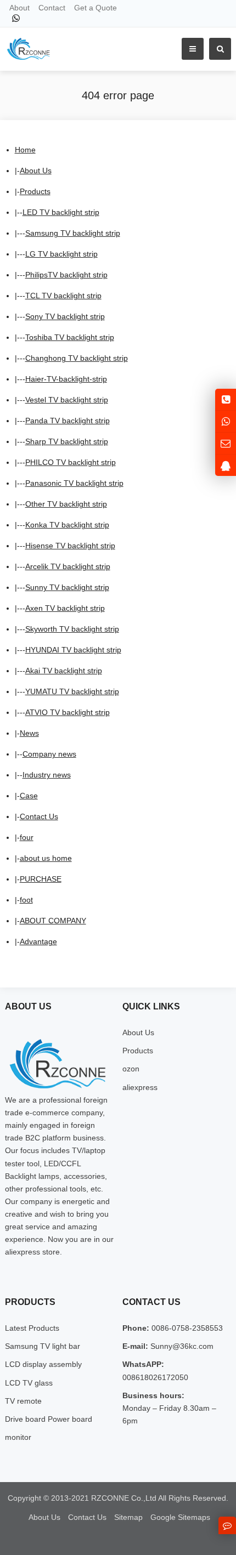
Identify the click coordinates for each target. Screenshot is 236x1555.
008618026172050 (155, 1377)
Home (25, 149)
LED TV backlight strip (61, 212)
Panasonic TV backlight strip (74, 483)
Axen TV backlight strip (65, 608)
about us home (46, 858)
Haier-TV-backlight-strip (66, 378)
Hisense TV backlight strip (70, 545)
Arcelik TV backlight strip (67, 566)
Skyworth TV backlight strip (72, 629)
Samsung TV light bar (42, 1346)
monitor (18, 1437)
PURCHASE (40, 879)
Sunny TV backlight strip (67, 587)
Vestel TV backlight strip (66, 399)
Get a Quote (95, 7)
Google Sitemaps (180, 1517)
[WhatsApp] (16, 18)
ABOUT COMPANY (53, 920)
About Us (36, 170)
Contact (51, 7)
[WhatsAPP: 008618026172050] (225, 421)
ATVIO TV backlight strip (67, 712)
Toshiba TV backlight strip (69, 337)
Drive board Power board (48, 1419)
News (29, 733)
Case (29, 795)
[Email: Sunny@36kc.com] (225, 443)
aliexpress (140, 1087)
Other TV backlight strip (66, 504)
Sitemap (128, 1517)
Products (35, 191)
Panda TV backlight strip (67, 420)
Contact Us (39, 816)
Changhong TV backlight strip (76, 358)
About (19, 7)
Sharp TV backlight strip (66, 441)
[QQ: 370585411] (225, 465)
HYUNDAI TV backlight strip (73, 649)
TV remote (23, 1401)
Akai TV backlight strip (63, 670)
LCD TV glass (29, 1382)
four (26, 837)
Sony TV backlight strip (65, 316)
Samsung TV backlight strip (72, 233)
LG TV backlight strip (61, 253)
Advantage (38, 941)
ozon (130, 1068)
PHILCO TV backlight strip (70, 462)
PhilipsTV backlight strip (66, 274)
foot (26, 899)
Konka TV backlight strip (67, 524)
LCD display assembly (43, 1364)
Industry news (47, 774)
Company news (49, 754)
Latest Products (32, 1328)
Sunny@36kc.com (180, 1346)
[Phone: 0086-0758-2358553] (225, 399)
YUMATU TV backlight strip (72, 691)
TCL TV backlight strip (63, 295)
